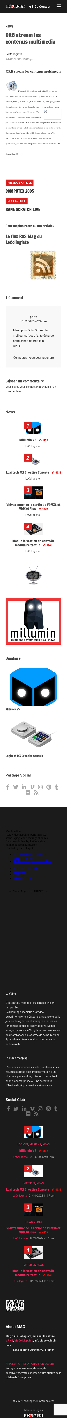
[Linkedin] (25, 787)
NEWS (10, 26)
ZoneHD (15, 154)
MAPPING (35, 1144)
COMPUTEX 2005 (20, 191)
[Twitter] (17, 787)
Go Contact (42, 6)
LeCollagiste (30, 1400)
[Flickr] (29, 793)
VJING (38, 1222)
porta (33, 317)
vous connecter (29, 386)
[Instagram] (42, 787)
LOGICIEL (22, 1144)
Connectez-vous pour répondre (33, 357)
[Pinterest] (50, 787)
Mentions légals (33, 1410)
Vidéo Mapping (24, 1340)
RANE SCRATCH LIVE (23, 209)
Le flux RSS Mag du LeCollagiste (24, 239)
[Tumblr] (58, 787)
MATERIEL (29, 1183)
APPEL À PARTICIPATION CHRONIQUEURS (30, 1363)
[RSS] (37, 793)
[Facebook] (9, 787)
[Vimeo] (33, 787)
